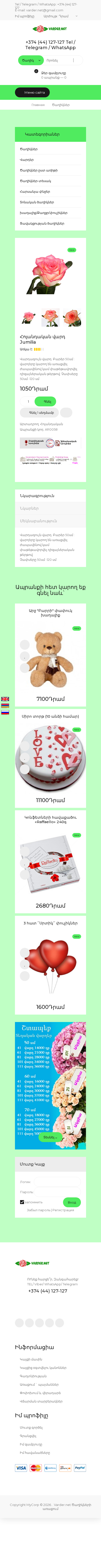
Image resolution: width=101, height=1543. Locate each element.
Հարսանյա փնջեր (35, 191)
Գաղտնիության (33, 1376)
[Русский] (5, 712)
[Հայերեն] (5, 706)
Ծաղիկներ (29, 149)
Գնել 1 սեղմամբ (41, 413)
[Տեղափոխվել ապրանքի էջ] (50, 657)
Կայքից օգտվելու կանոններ (42, 1368)
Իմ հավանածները (34, 1453)
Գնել (47, 401)
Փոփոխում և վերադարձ (40, 1393)
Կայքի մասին (30, 1359)
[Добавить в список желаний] (66, 412)
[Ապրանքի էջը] (25, 668)
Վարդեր (27, 160)
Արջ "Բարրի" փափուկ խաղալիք (50, 612)
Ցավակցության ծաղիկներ (42, 223)
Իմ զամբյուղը (30, 1444)
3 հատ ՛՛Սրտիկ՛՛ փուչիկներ (51, 923)
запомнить (33, 1202)
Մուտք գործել (31, 1427)
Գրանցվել (27, 1436)
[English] (5, 699)
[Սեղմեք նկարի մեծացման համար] (50, 274)
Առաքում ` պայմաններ (39, 1384)
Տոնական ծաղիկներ (37, 202)
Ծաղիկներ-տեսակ (35, 181)
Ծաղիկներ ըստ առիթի (39, 170)
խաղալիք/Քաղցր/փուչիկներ (43, 213)
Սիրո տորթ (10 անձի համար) (50, 716)
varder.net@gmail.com (44, 10)
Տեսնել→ (50, 1137)
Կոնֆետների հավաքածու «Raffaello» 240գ (51, 819)
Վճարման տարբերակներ (41, 1401)
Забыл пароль (38, 1210)
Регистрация (63, 1210)
